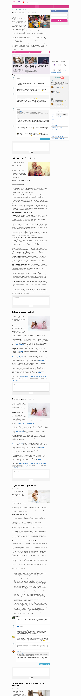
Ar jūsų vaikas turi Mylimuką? (23, 486)
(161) (35, 485)
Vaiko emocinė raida (22, 9)
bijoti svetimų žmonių (20, 344)
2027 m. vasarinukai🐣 (56, 92)
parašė (24, 95)
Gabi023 (54, 91)
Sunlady (54, 86)
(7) (39, 13)
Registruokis (62, 23)
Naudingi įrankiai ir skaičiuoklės (58, 61)
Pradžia (15, 6)
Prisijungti (59, 20)
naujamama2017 (19, 644)
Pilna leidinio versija (15, 380)
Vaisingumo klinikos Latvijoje (57, 127)
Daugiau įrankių (65, 71)
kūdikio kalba (41, 360)
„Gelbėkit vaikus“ (25, 378)
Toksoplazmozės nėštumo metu (60, 138)
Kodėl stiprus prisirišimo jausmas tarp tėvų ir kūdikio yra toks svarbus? (32, 376)
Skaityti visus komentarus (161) (44, 664)
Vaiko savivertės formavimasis (23, 158)
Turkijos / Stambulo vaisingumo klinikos (59, 134)
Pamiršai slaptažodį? (59, 22)
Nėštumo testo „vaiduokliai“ (58, 136)
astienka (18, 626)
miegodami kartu (19, 351)
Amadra (18, 651)
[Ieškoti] (37, 2)
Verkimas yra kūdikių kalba (17, 356)
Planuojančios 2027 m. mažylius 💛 (58, 87)
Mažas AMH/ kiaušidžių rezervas (58, 129)
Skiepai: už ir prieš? (56, 125)
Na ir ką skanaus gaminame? (57, 123)
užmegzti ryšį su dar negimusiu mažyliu (26, 336)
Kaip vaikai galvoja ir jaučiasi (23, 312)
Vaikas (17, 9)
